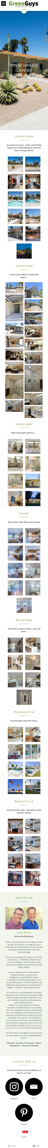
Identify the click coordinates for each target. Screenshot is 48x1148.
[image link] (14, 1087)
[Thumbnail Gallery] (15, 164)
